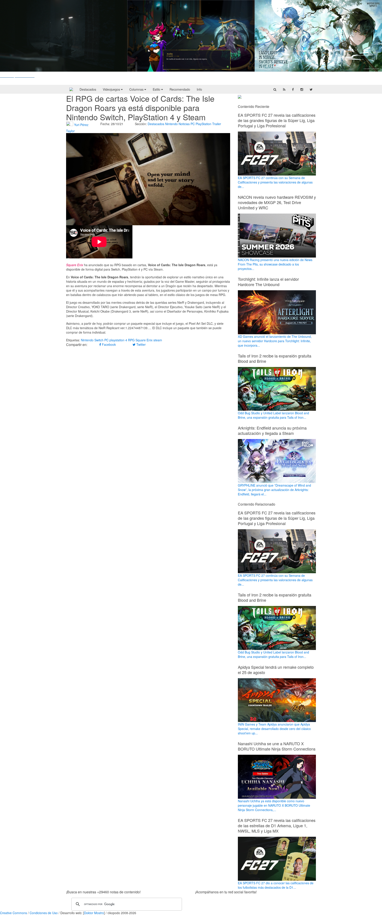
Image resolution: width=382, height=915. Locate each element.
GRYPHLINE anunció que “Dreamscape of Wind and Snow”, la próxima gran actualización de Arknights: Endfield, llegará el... (274, 489)
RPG (131, 340)
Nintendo (171, 124)
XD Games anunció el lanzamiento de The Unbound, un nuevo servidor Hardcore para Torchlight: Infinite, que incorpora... (275, 341)
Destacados (88, 89)
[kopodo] (71, 89)
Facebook (108, 344)
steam (157, 340)
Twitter (141, 344)
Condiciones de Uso (44, 913)
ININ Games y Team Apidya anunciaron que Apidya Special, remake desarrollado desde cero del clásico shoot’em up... (274, 728)
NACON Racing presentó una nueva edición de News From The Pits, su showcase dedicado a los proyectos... (275, 264)
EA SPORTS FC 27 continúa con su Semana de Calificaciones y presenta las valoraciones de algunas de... (275, 182)
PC (193, 124)
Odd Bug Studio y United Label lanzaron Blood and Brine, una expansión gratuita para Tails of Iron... (273, 415)
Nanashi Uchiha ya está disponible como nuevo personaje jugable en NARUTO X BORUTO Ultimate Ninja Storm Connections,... (274, 805)
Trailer (216, 124)
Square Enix (144, 340)
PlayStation (203, 124)
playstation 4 (118, 340)
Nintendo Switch (92, 340)
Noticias (184, 124)
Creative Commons (13, 913)
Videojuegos (112, 89)
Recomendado (180, 89)
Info (199, 89)
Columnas (136, 89)
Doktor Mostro (94, 913)
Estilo (157, 89)
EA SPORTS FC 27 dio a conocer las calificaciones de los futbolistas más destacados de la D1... (275, 885)
